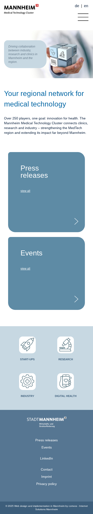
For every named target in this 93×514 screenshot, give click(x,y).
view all (25, 191)
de (77, 6)
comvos (73, 506)
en (86, 6)
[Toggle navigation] (82, 16)
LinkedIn (46, 458)
